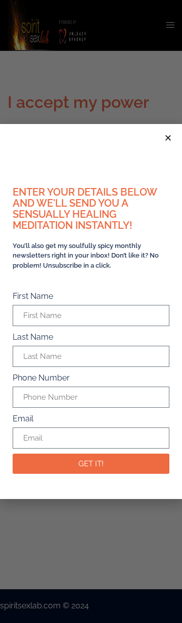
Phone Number (41, 378)
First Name (33, 296)
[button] (168, 138)
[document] (91, 311)
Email (23, 418)
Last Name (33, 337)
